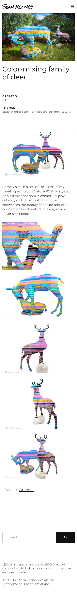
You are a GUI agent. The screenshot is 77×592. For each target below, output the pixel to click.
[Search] (65, 537)
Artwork (26, 489)
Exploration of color (15, 111)
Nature (65, 111)
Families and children (45, 111)
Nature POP (43, 191)
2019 (5, 100)
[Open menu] (72, 6)
